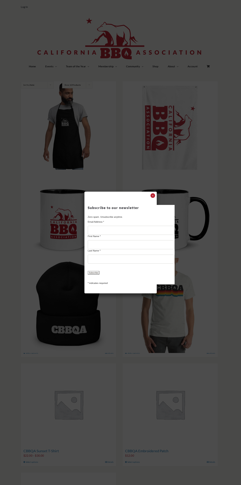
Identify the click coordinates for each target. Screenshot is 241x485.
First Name (94, 236)
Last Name (94, 250)
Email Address (96, 221)
